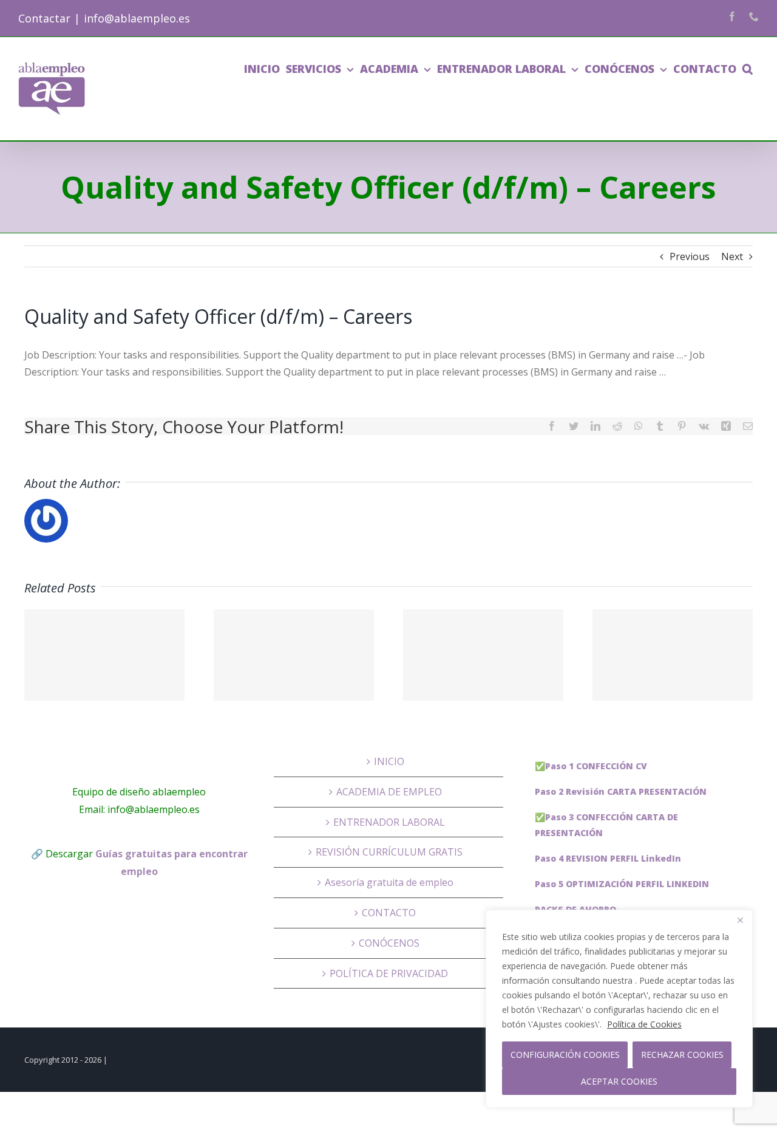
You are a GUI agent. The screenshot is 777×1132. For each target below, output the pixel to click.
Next (732, 256)
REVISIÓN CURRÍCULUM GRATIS (389, 852)
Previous (690, 256)
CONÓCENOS (389, 943)
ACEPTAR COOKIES (619, 1081)
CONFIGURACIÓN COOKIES (565, 1054)
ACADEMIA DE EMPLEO (389, 791)
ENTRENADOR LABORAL (389, 822)
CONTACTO (389, 912)
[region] (619, 1009)
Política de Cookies (644, 1024)
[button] (747, 68)
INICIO (389, 761)
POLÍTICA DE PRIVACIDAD (389, 973)
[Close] (740, 920)
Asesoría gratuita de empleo (389, 882)
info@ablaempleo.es (137, 18)
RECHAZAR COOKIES (682, 1054)
